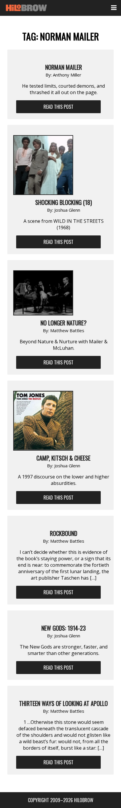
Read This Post (58, 106)
